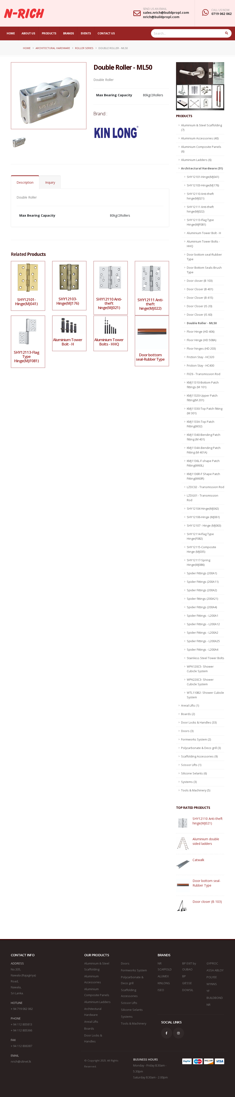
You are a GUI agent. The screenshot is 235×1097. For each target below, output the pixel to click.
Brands (68, 33)
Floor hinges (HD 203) (201, 349)
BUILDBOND (215, 998)
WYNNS (212, 984)
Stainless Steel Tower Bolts (205, 658)
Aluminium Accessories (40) (199, 138)
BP (184, 976)
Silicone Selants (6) (194, 773)
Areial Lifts (91, 1022)
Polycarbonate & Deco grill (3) (201, 748)
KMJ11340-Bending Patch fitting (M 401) (203, 437)
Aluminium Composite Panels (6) (201, 149)
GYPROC (212, 963)
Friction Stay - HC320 (200, 357)
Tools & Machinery (133, 1023)
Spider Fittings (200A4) (202, 607)
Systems (127, 1017)
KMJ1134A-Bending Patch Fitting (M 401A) (204, 450)
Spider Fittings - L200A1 (202, 616)
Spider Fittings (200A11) (202, 582)
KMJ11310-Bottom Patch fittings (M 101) (203, 385)
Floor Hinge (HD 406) (200, 332)
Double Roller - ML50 (202, 323)
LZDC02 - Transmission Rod (205, 487)
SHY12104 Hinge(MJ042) (203, 509)
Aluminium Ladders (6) (196, 160)
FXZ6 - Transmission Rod (203, 374)
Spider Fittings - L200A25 (203, 641)
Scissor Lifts (129, 1003)
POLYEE (212, 977)
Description (25, 182)
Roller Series (84, 48)
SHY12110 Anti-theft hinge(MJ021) (200, 196)
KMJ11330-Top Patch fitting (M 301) (204, 411)
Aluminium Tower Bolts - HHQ (203, 244)
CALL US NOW (220, 10)
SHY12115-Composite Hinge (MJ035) (201, 549)
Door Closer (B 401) (200, 289)
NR (208, 1005)
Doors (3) (187, 731)
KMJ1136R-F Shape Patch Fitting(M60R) (203, 476)
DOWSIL (187, 990)
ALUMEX (163, 976)
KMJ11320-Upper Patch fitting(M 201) (202, 398)
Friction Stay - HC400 (200, 366)
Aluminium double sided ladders (206, 841)
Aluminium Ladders (97, 1002)
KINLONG (164, 983)
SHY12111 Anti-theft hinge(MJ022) (200, 209)
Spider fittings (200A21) (202, 599)
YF (208, 991)
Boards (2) (188, 714)
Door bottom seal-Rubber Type (204, 257)
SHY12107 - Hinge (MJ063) (204, 526)
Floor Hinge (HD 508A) (201, 340)
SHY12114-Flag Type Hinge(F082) (200, 536)
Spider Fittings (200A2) (202, 590)
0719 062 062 (221, 13)
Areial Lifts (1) (190, 705)
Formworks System (134, 970)
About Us (28, 33)
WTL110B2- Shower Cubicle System (205, 695)
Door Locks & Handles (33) (199, 722)
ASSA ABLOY (215, 970)
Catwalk (198, 860)
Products (49, 33)
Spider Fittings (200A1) (202, 573)
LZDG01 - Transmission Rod (202, 498)
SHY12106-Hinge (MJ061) (203, 517)
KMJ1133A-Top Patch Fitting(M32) (200, 424)
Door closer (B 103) (200, 281)
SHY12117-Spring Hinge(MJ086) (198, 562)
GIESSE (187, 983)
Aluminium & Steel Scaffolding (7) (201, 127)
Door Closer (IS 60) (199, 315)
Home (11, 33)
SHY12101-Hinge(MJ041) (203, 177)
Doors (125, 963)
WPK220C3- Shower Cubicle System (200, 682)
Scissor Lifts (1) (191, 765)
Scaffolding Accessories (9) (199, 756)
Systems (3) (189, 782)
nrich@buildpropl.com (161, 17)
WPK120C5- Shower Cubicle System (200, 669)
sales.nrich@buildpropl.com (166, 12)
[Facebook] (166, 1033)
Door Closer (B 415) (200, 298)
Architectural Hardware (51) (202, 168)
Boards (89, 1029)
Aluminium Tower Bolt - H (204, 233)
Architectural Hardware (53, 48)
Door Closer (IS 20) (199, 306)
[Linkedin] (178, 1033)
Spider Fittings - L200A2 (202, 633)
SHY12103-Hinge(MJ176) (203, 185)
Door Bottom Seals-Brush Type (204, 270)
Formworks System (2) (196, 739)
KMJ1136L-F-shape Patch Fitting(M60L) (203, 463)
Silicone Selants (132, 1010)
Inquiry (50, 182)
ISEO (161, 990)
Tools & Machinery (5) (195, 790)
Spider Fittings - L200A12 (203, 624)
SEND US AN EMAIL (155, 9)
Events (86, 33)
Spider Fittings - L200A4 (202, 650)
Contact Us (106, 33)
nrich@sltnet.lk (21, 1062)
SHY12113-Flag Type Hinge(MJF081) (200, 222)
